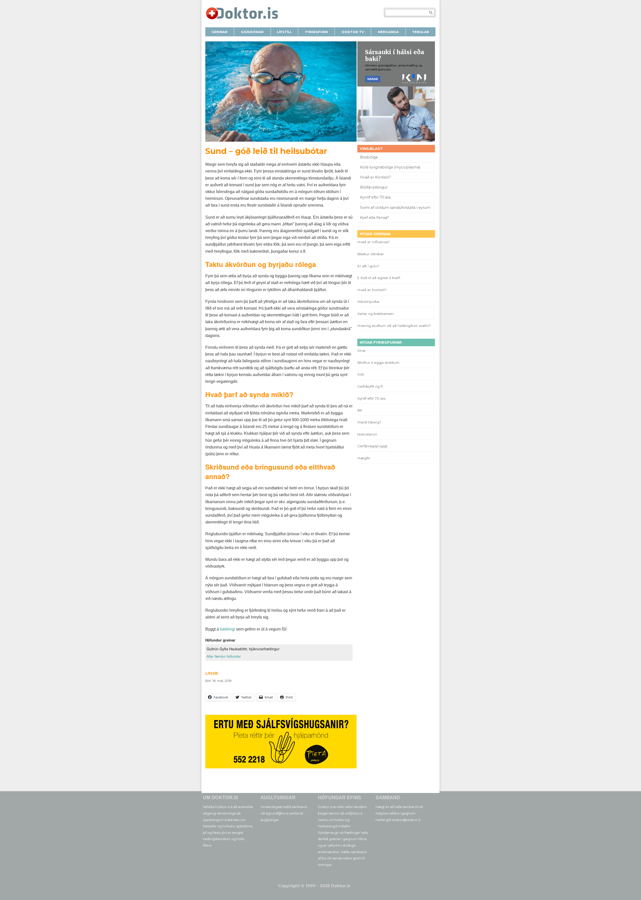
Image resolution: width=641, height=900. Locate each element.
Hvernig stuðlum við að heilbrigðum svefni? (394, 326)
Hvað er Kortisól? (376, 177)
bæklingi (227, 629)
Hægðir (363, 458)
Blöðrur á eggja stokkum (378, 363)
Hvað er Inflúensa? (373, 242)
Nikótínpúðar (368, 302)
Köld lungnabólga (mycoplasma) (390, 167)
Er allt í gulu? (369, 266)
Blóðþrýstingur (374, 187)
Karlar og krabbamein (375, 314)
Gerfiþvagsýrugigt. (372, 446)
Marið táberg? (369, 422)
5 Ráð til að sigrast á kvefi (379, 278)
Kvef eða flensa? (374, 217)
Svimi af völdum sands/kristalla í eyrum (395, 207)
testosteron (367, 434)
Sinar (361, 350)
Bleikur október (370, 254)
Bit (359, 410)
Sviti (360, 374)
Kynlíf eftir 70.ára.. (376, 197)
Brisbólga (369, 157)
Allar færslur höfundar (224, 656)
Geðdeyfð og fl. (370, 386)
